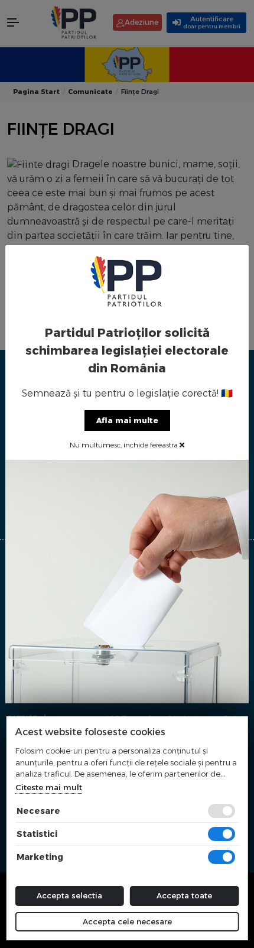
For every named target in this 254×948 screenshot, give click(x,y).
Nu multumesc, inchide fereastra (125, 444)
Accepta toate (184, 895)
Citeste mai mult (48, 787)
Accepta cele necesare (127, 921)
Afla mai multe (127, 420)
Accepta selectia (69, 895)
